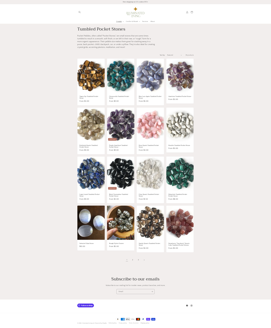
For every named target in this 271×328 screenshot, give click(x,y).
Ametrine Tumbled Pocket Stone (179, 96)
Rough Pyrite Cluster (116, 243)
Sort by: (162, 55)
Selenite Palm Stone (87, 243)
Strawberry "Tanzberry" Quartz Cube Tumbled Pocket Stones (178, 244)
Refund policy (113, 323)
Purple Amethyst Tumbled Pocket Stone (118, 146)
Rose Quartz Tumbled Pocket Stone (149, 146)
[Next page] (144, 260)
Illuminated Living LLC (88, 323)
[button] (79, 12)
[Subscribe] (152, 291)
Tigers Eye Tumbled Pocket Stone (89, 97)
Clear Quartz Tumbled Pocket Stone (149, 195)
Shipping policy (145, 323)
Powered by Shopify (101, 323)
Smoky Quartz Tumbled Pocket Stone (149, 244)
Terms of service (133, 323)
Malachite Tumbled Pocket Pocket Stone (177, 195)
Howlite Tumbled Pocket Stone (179, 145)
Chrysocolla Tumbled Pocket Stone (119, 97)
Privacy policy (123, 323)
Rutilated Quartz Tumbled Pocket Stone (89, 146)
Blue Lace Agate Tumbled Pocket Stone (150, 97)
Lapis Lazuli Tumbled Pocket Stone (90, 195)
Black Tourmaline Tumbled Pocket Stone (118, 195)
